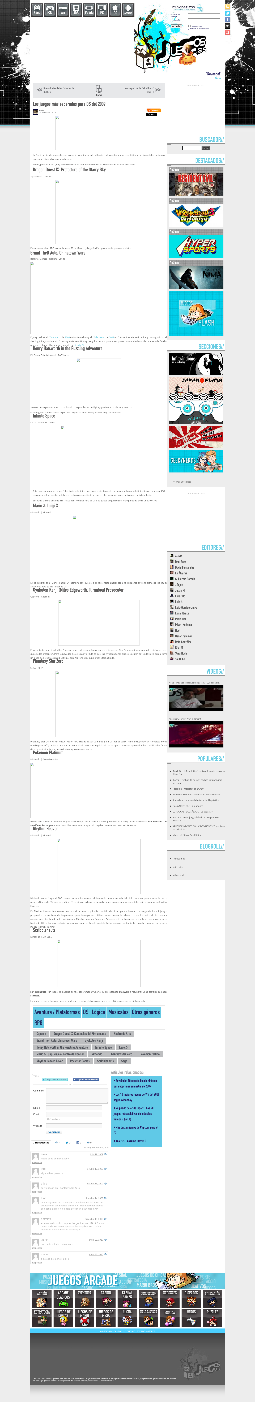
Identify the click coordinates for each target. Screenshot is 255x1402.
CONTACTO (105, 1331)
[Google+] (228, 26)
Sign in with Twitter (55, 1079)
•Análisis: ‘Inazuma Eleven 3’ (130, 1141)
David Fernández (184, 568)
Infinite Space (103, 1048)
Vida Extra (178, 866)
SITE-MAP (141, 1331)
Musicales (118, 1013)
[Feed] (228, 6)
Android (128, 13)
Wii (63, 13)
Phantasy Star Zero (121, 1055)
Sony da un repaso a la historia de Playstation (196, 800)
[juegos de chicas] (63, 1318)
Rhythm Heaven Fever (49, 1062)
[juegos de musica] (170, 1318)
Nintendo (96, 1055)
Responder (37, 1162)
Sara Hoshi (181, 654)
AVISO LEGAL (117, 1331)
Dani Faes (180, 562)
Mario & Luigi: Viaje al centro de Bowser (60, 1055)
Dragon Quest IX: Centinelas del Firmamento (79, 1034)
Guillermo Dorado (185, 579)
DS (85, 1013)
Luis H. (179, 602)
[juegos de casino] (106, 1299)
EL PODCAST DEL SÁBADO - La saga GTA (193, 811)
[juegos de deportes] (170, 1299)
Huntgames (179, 858)
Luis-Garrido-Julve (186, 608)
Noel (177, 631)
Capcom (41, 1034)
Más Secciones (183, 481)
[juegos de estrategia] (42, 1318)
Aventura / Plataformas (57, 1013)
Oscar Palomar (183, 636)
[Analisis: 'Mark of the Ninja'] (196, 287)
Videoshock (179, 875)
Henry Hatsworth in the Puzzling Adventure (62, 1048)
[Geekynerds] (196, 471)
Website (37, 1125)
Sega (124, 1062)
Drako (41, 110)
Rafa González (183, 642)
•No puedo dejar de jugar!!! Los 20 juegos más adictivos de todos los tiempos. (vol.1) (134, 1114)
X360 (37, 13)
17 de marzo (54, 337)
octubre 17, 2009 (95, 1169)
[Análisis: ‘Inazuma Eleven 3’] (196, 225)
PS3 (49, 13)
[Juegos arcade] (63, 1299)
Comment (38, 1090)
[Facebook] (228, 19)
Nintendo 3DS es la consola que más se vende (196, 794)
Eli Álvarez (181, 573)
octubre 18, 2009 (95, 1183)
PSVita (89, 13)
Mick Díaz (180, 619)
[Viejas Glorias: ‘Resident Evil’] (196, 194)
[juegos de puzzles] (212, 1318)
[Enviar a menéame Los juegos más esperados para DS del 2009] (153, 111)
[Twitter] (228, 13)
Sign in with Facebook (86, 1079)
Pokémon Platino (150, 1055)
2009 (67, 337)
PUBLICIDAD (130, 1331)
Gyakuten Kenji (94, 1041)
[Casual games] (127, 1299)
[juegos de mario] (84, 1318)
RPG (38, 1023)
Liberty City (80, 345)
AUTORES (150, 1331)
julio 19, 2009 (96, 1154)
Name (36, 1107)
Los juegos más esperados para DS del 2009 (69, 104)
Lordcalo (180, 596)
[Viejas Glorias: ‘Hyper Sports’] (196, 256)
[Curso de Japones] (196, 447)
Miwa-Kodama (183, 625)
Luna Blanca (182, 614)
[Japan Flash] (196, 398)
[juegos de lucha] (127, 1318)
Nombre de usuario (175, 15)
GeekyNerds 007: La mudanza (188, 805)
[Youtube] (228, 32)
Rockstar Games (80, 1062)
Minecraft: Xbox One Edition (187, 835)
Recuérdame (197, 27)
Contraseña (175, 20)
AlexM (178, 556)
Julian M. (180, 591)
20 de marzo (98, 337)
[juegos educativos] (212, 1299)
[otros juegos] (191, 1318)
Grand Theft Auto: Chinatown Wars (56, 1041)
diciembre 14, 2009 (94, 1198)
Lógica (98, 1013)
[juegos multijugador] (148, 1318)
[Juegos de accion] (42, 1299)
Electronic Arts (122, 1034)
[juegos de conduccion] (148, 1299)
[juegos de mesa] (106, 1318)
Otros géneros (146, 1013)
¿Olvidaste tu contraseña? (198, 29)
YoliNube (180, 659)
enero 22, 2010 (96, 1240)
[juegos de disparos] (191, 1299)
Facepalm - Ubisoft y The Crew (188, 788)
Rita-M (179, 648)
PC (102, 13)
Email (36, 1114)
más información (107, 1381)
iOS (115, 13)
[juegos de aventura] (84, 1299)
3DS (76, 13)
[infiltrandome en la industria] (196, 374)
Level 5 (123, 1048)
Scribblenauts (105, 1062)
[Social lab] (196, 423)
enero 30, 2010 (96, 1254)
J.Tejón (179, 585)
